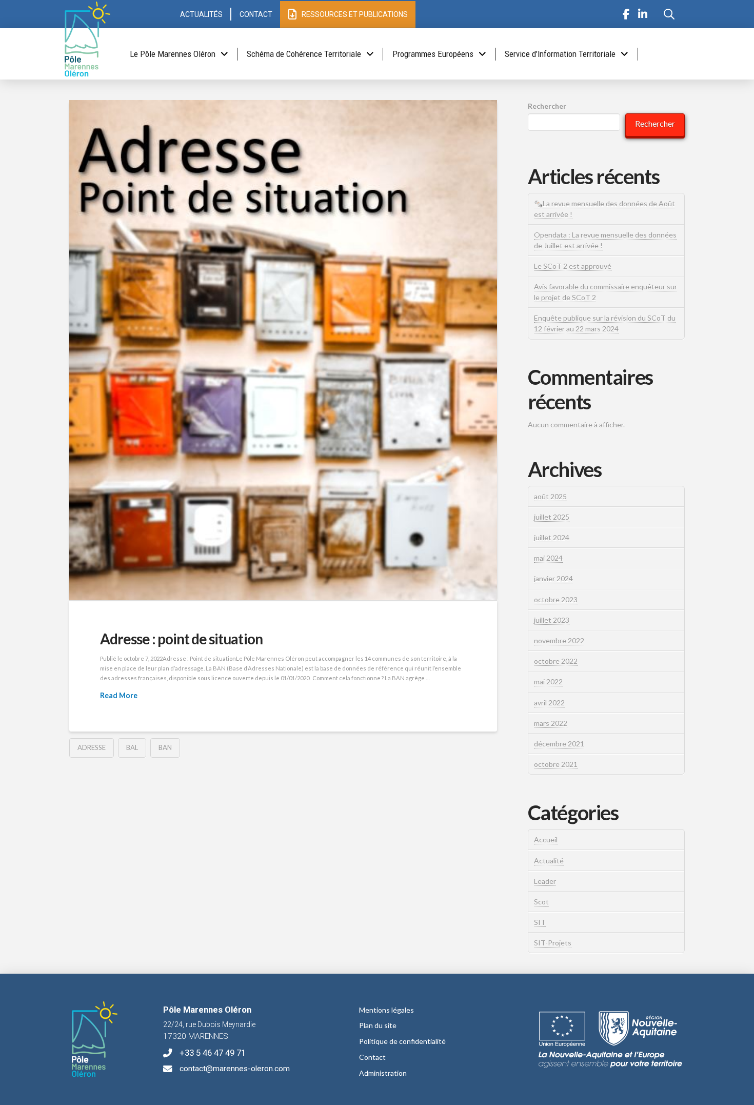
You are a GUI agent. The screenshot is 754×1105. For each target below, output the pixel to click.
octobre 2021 (556, 764)
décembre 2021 (559, 743)
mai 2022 (548, 681)
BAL (132, 747)
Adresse (91, 747)
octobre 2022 (556, 661)
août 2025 (550, 496)
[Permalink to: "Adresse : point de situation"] (283, 350)
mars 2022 (550, 723)
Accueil (546, 839)
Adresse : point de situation (181, 638)
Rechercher (547, 106)
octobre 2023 (556, 599)
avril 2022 (549, 702)
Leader (545, 881)
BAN (165, 747)
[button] (669, 14)
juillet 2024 (551, 537)
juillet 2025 (551, 516)
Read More (118, 695)
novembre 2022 (559, 640)
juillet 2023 (551, 620)
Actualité (549, 860)
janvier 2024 (553, 578)
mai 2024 (548, 558)
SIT (540, 922)
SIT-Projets (552, 942)
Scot (541, 901)
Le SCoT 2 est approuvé (572, 266)
